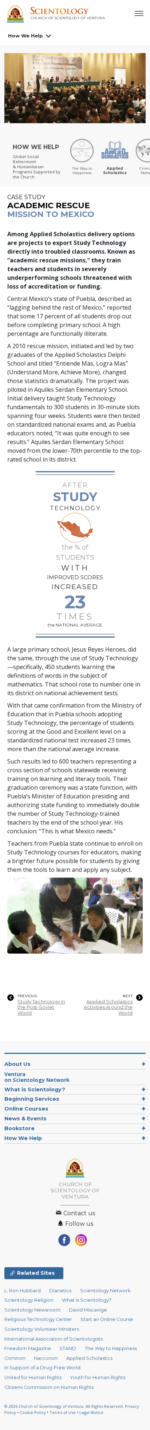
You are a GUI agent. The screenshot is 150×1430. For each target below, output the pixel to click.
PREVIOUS (27, 996)
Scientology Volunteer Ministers (41, 1329)
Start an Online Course (106, 1319)
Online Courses (26, 1108)
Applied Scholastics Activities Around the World (108, 1007)
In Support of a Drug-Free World (42, 1367)
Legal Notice (91, 1412)
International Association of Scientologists (53, 1339)
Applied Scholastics (89, 1358)
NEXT (128, 996)
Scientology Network (105, 1290)
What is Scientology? (34, 1089)
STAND (67, 1348)
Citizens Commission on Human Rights (49, 1387)
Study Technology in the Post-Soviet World (41, 1007)
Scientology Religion (29, 1300)
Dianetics (60, 1290)
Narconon (46, 1358)
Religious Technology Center (38, 1319)
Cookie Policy (33, 1412)
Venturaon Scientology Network (37, 1077)
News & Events (25, 1118)
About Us (17, 1064)
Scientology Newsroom (32, 1310)
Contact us (78, 1213)
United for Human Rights (33, 1377)
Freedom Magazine (27, 1348)
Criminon (14, 1358)
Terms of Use (63, 1412)
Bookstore (19, 1128)
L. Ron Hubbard (22, 1290)
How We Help (25, 36)
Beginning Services (31, 1099)
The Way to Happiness (111, 1348)
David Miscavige (88, 1310)
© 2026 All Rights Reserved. (64, 1406)
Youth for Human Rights (97, 1377)
